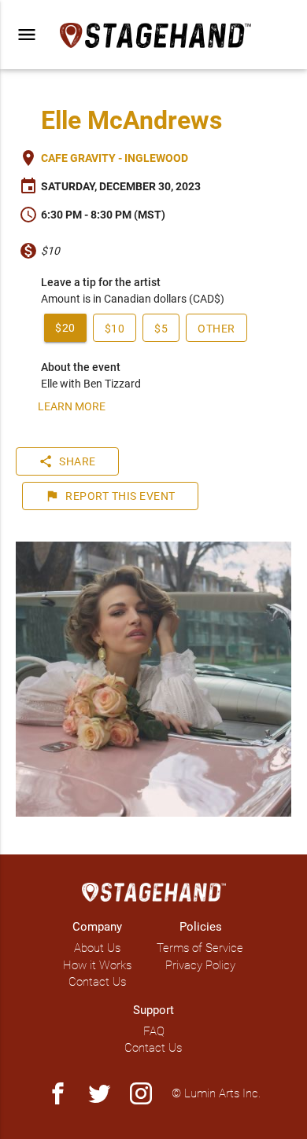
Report (110, 496)
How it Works (97, 965)
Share (67, 461)
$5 (161, 328)
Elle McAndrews (131, 120)
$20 (65, 327)
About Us (97, 948)
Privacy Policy (200, 965)
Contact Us (97, 982)
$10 (115, 328)
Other (216, 328)
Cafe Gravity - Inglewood (114, 158)
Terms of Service (200, 948)
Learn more (71, 406)
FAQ (154, 1031)
